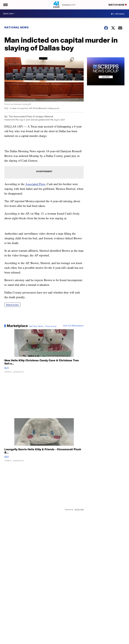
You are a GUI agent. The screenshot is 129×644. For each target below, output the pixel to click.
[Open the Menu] (5, 4)
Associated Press (35, 184)
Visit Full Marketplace (73, 326)
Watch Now (116, 4)
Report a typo (12, 305)
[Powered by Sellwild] (79, 510)
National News (16, 27)
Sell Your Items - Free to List (42, 326)
